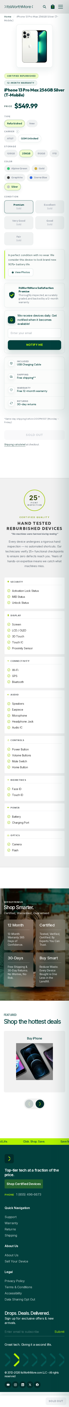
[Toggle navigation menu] (60, 7)
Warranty (11, 1223)
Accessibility (13, 1293)
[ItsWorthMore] (19, 6)
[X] (29, 1384)
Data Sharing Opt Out (20, 1299)
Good (49, 222)
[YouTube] (8, 1384)
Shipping (11, 1235)
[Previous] (29, 1104)
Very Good (18, 222)
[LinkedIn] (22, 1384)
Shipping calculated (14, 444)
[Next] (40, 1104)
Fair (18, 238)
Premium (18, 206)
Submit (59, 1332)
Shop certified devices (24, 1184)
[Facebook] (37, 1384)
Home (7, 16)
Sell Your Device (16, 1261)
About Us (11, 1255)
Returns (10, 1229)
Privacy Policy (15, 1281)
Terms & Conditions (18, 1287)
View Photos (22, 272)
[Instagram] (15, 1384)
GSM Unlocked (29, 138)
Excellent (49, 206)
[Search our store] (44, 6)
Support (10, 1217)
